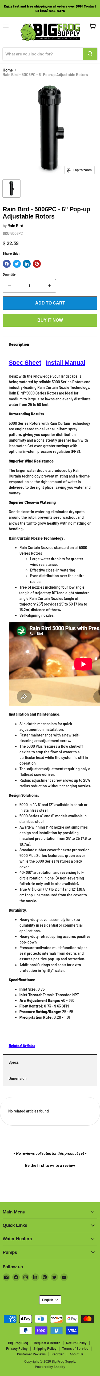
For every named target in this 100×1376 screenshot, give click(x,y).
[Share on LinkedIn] (27, 264)
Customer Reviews (31, 1354)
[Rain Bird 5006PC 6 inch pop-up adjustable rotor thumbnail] (11, 188)
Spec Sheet (25, 362)
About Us (76, 1354)
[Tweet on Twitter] (17, 264)
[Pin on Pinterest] (37, 264)
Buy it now (50, 320)
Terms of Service (75, 1348)
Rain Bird (15, 225)
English (47, 1300)
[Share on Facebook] (7, 264)
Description (19, 344)
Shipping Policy (44, 1348)
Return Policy (76, 1343)
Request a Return (47, 1343)
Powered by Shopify (50, 1366)
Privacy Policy (16, 1348)
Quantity (9, 274)
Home (8, 70)
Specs (14, 1062)
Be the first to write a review (50, 1165)
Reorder (57, 1354)
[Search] (90, 54)
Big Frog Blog (18, 1343)
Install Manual (65, 362)
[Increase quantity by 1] (49, 285)
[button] (50, 1164)
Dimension (18, 1078)
